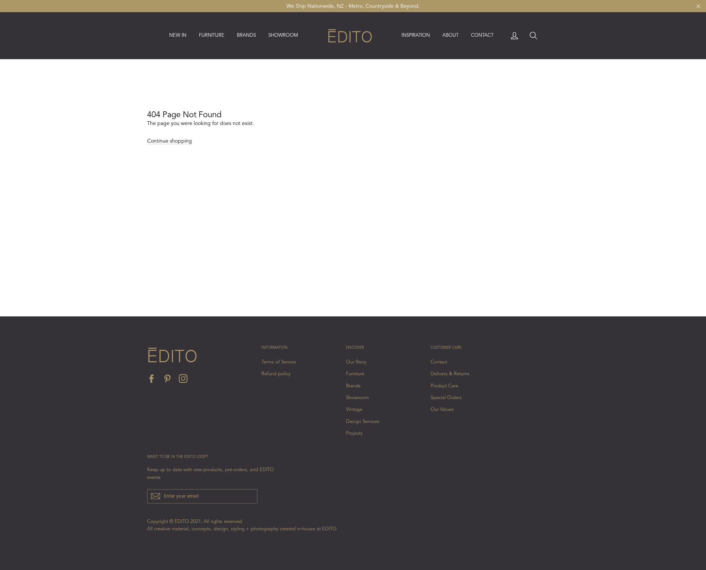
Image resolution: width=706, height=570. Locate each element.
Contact (482, 35)
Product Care (444, 386)
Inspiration (416, 35)
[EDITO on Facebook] (151, 378)
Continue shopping (169, 141)
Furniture (355, 374)
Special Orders (446, 397)
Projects (354, 433)
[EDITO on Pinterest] (167, 378)
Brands (353, 386)
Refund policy (275, 374)
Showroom (283, 35)
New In (177, 35)
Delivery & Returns (450, 374)
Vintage (354, 409)
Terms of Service (278, 362)
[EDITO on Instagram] (183, 378)
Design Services (362, 421)
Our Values (442, 409)
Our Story (356, 362)
